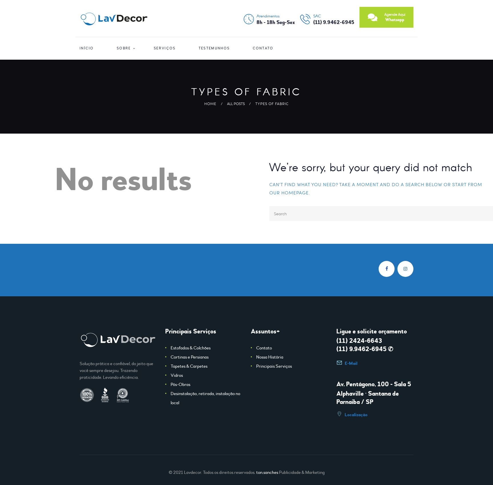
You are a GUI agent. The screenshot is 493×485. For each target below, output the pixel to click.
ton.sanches (267, 472)
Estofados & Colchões (191, 348)
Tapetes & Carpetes (189, 366)
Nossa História (269, 357)
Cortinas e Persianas (190, 357)
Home (210, 103)
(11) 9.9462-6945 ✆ (364, 349)
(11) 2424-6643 (359, 341)
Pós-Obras (180, 384)
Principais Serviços (274, 366)
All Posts (236, 103)
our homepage (289, 193)
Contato (264, 348)
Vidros (177, 375)
